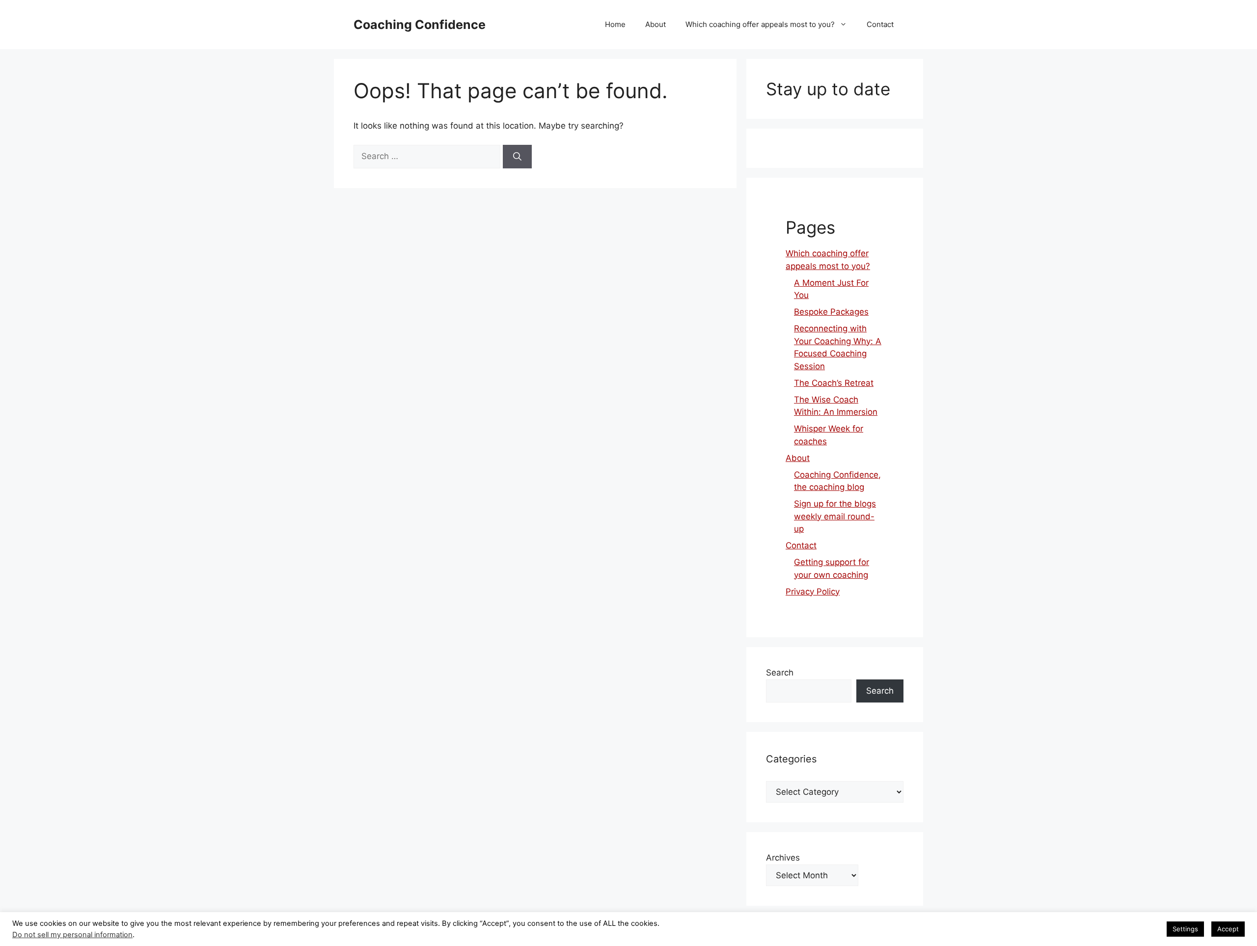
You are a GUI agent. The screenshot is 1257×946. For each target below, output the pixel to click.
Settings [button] (1185, 929)
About (655, 24)
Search (779, 672)
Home (615, 24)
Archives (783, 858)
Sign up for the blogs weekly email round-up (835, 516)
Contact (880, 24)
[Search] (517, 156)
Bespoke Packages (831, 312)
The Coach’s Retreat (834, 383)
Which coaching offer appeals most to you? (760, 24)
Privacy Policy (813, 591)
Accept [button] (1228, 929)
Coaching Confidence (420, 24)
